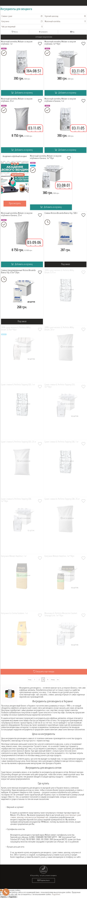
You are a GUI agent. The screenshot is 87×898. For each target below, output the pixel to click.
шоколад (20, 817)
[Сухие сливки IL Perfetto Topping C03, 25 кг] (22, 468)
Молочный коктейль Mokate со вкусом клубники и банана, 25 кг (16, 214)
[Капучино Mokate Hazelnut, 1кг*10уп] (65, 583)
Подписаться (45, 881)
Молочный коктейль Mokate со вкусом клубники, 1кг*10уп (60, 43)
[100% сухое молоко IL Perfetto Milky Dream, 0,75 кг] (65, 297)
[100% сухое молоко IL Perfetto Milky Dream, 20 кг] (65, 354)
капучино (28, 817)
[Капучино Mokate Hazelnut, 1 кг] (22, 583)
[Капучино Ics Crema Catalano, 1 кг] (22, 640)
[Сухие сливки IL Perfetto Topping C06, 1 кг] (65, 468)
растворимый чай (41, 817)
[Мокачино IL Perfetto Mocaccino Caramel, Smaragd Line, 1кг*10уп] (65, 640)
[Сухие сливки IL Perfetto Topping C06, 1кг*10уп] (22, 525)
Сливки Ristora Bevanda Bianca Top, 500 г (61, 213)
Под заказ (65, 264)
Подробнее (56, 895)
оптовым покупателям (43, 37)
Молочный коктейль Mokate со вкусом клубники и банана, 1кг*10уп (45, 157)
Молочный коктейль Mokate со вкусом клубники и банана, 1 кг (60, 100)
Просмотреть (16, 203)
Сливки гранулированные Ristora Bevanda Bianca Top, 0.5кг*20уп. (18, 271)
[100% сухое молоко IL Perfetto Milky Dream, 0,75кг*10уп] (22, 354)
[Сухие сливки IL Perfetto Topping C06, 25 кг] (65, 525)
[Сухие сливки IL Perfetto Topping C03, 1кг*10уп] (65, 411)
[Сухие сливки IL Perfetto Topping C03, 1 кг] (22, 411)
